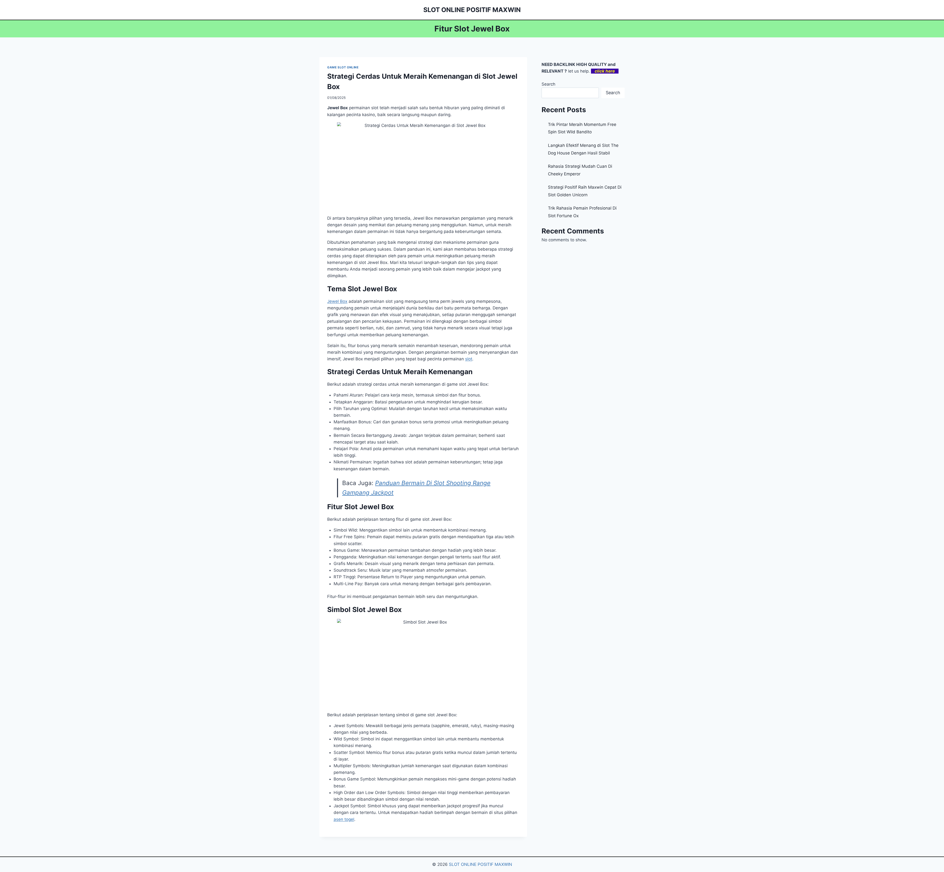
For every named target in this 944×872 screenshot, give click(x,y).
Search (548, 84)
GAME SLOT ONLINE (343, 67)
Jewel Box (337, 301)
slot (468, 358)
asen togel (344, 819)
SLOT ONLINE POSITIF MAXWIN (480, 864)
